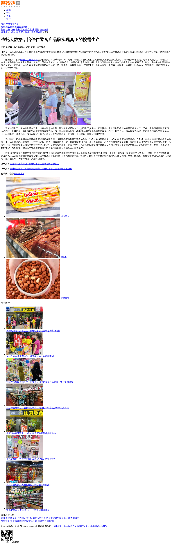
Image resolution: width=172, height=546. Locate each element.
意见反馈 (32, 521)
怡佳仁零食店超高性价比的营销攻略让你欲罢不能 (30, 356)
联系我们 (51, 521)
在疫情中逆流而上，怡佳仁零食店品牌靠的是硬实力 (34, 163)
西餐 (22, 29)
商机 (8, 13)
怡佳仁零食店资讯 (33, 32)
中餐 (18, 29)
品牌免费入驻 (12, 24)
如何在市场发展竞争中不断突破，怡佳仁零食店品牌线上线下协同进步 (39, 382)
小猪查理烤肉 (72, 518)
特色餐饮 (44, 29)
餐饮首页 (5, 521)
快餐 (3, 29)
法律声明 (42, 521)
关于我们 (14, 521)
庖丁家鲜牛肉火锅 (57, 518)
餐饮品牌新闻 (21, 27)
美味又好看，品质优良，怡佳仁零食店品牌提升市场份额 (33, 331)
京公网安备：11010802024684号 (92, 526)
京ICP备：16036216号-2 (65, 526)
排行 (8, 19)
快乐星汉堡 (15, 518)
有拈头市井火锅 (40, 518)
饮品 (27, 29)
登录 (3, 24)
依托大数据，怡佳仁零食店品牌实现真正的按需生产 (31, 459)
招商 (8, 10)
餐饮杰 (4, 32)
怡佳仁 (23, 59)
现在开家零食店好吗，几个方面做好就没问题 (27, 510)
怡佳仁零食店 (16, 32)
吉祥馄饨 (5, 518)
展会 (8, 16)
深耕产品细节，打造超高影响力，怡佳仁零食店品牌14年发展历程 (41, 168)
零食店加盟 (32, 59)
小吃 (13, 29)
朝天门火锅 (27, 518)
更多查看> (19, 173)
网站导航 (23, 521)
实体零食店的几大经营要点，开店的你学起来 (27, 485)
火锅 (8, 29)
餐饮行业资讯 (7, 27)
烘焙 (37, 29)
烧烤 (32, 29)
